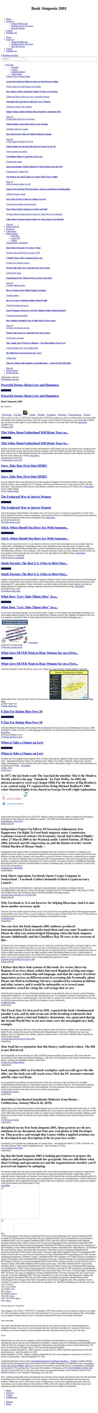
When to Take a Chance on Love (22, 742)
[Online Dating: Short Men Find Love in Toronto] (20, 119)
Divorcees (10, 229)
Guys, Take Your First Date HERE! (24, 465)
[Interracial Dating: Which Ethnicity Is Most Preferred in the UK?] (14, 162)
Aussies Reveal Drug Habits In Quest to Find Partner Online (32, 81)
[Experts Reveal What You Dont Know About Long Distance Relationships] (18, 184)
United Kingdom (18, 72)
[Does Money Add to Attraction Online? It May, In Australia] (23, 86)
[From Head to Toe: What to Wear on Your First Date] (13, 273)
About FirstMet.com (19, 24)
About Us (10, 21)
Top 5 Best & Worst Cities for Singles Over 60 (26, 199)
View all (9, 117)
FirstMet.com (11, 33)
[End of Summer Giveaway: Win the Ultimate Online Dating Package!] (17, 305)
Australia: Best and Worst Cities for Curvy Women (28, 102)
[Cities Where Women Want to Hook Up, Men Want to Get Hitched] (34, 214)
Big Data (9, 65)
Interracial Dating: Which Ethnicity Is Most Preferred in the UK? (34, 167)
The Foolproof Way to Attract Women (26, 496)
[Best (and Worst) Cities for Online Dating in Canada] (17, 129)
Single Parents (12, 370)
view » (9, 1291)
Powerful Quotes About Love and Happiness (30, 385)
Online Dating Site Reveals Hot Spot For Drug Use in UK (31, 146)
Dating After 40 (12, 227)
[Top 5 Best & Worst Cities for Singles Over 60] (15, 194)
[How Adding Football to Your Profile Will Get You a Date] (16, 316)
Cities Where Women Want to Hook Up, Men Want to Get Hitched (35, 219)
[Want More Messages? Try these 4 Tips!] (17, 243)
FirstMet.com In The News (22, 26)
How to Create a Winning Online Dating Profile (26, 300)
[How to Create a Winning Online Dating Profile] (12, 295)
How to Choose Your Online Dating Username (26, 290)
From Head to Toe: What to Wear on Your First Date (29, 278)
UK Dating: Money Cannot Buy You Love (24, 156)
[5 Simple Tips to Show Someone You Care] (23, 253)
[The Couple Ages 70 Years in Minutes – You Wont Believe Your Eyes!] (15, 338)
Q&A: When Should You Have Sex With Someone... (34, 527)
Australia (15, 67)
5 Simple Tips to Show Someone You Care (24, 258)
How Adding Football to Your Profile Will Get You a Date (31, 321)
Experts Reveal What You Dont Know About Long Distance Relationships (38, 189)
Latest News (11, 231)
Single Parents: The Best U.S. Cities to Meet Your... (34, 563)
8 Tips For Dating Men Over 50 (21, 711)
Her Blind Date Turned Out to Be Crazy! (24, 353)
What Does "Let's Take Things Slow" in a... (29, 596)
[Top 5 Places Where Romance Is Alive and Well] (21, 204)
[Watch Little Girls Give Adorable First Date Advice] (18, 263)
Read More (82, 422)
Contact (9, 30)
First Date (15, 236)
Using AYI (15, 238)
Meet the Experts (18, 28)
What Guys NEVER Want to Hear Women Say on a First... (39, 652)
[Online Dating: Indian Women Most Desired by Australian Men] (19, 107)
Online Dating (12, 233)
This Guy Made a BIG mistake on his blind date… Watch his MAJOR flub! (38, 363)
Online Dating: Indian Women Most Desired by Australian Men (33, 112)
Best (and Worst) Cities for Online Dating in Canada (28, 134)
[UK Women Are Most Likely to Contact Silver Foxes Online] (17, 172)
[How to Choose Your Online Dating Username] (15, 285)
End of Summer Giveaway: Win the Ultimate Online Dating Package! (36, 310)
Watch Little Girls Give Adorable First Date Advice (28, 268)
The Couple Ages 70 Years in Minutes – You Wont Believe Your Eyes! (36, 343)
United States (16, 74)
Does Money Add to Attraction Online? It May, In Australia (31, 91)
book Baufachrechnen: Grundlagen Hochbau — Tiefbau (54, 1361)
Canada (14, 69)
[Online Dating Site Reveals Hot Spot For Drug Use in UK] (19, 141)
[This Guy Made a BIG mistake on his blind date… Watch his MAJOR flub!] (11, 358)
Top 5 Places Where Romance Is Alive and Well (26, 209)
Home (8, 19)
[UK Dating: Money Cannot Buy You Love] (16, 151)
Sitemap (9, 1402)
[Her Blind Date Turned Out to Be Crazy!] (22, 348)
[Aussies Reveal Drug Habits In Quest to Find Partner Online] (18, 76)
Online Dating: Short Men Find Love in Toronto (27, 124)
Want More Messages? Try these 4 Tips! (23, 248)
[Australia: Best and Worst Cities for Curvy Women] (27, 97)
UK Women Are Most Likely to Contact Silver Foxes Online (32, 177)
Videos (14, 240)
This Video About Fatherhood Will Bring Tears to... (34, 432)
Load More (5, 1185)
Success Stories (12, 373)
